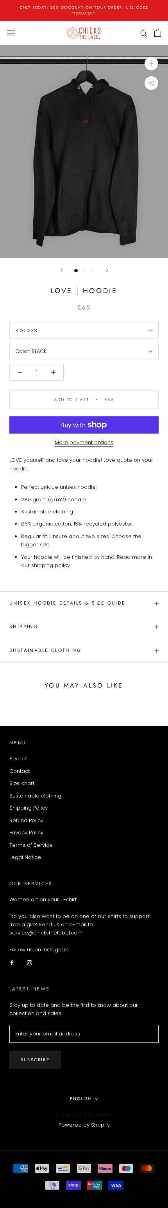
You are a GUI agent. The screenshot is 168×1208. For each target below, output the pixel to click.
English (80, 1099)
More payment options (84, 442)
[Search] (143, 33)
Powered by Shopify (84, 1125)
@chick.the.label (90, 949)
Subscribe (35, 1060)
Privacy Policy (26, 832)
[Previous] (61, 270)
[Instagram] (29, 962)
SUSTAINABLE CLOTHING (45, 650)
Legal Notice (25, 857)
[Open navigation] (11, 33)
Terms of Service (31, 845)
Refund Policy (26, 820)
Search (18, 758)
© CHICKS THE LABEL (84, 1115)
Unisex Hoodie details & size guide (67, 603)
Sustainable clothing (35, 795)
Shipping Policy (28, 808)
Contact (19, 771)
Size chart (21, 783)
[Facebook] (11, 962)
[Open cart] (157, 33)
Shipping (23, 626)
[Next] (107, 270)
